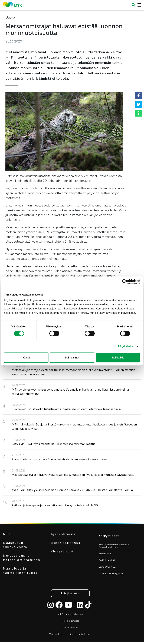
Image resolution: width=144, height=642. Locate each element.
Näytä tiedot (125, 346)
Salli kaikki (117, 357)
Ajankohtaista (63, 534)
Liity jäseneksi (70, 593)
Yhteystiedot (62, 551)
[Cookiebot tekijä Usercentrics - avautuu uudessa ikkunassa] (124, 281)
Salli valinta (72, 357)
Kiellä (26, 357)
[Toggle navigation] (138, 5)
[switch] (54, 333)
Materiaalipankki (66, 543)
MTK (7, 534)
